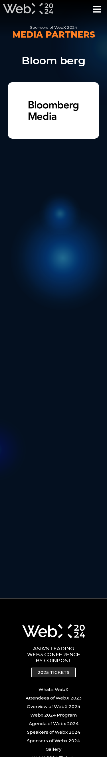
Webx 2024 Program (53, 715)
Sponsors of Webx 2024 (53, 740)
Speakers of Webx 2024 (53, 732)
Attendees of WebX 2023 (54, 698)
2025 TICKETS (53, 672)
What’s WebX (53, 689)
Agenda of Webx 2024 (53, 723)
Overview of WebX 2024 (53, 706)
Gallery (53, 749)
